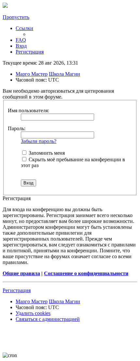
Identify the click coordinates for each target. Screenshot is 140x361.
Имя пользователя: (28, 110)
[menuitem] (21, 40)
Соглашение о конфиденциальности (86, 273)
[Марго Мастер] (5, 6)
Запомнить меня (46, 153)
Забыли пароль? (38, 141)
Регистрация (17, 290)
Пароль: (16, 128)
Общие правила (21, 273)
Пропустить (16, 17)
